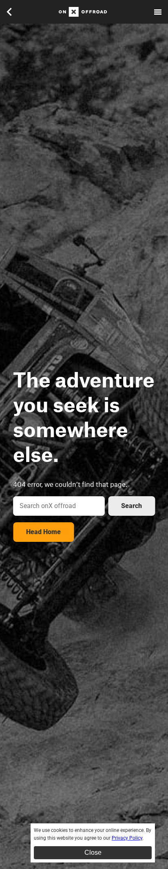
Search (131, 505)
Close (93, 852)
